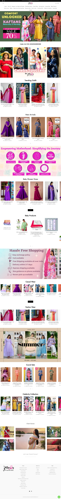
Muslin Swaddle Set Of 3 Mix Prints (51, 233)
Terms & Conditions (52, 474)
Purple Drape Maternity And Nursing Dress (22, 202)
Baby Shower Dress (23, 469)
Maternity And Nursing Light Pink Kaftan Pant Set (28, 384)
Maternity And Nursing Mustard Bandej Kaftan (17, 413)
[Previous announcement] (19, 1)
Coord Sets (23, 488)
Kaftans (23, 477)
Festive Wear (23, 475)
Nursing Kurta (23, 472)
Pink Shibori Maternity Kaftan (40, 413)
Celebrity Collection (23, 486)
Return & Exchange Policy (52, 467)
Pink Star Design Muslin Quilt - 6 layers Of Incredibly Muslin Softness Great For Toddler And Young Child (36, 233)
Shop (38, 470)
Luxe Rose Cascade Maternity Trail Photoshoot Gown (7, 105)
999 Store (23, 481)
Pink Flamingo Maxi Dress (51, 293)
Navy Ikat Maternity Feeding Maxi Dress (23, 139)
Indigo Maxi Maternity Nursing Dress (38, 139)
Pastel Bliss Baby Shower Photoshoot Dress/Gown (53, 105)
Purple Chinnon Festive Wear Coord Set (5, 383)
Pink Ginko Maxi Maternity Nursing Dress (53, 139)
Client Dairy (38, 474)
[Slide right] (32, 109)
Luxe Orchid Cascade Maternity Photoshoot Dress (51, 202)
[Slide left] (29, 109)
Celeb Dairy (38, 472)
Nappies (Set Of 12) (7, 227)
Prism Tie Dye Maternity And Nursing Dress (5, 294)
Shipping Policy (52, 472)
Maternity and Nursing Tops (23, 478)
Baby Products (23, 480)
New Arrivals (23, 483)
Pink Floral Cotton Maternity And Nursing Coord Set (17, 384)
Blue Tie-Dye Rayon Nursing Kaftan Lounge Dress (40, 294)
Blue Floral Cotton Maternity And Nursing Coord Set (40, 384)
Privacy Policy (52, 470)
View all (30, 210)
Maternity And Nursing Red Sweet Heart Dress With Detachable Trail (38, 105)
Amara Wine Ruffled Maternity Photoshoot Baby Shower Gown (36, 202)
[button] (3, 3)
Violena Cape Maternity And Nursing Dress (7, 139)
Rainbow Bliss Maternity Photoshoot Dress (22, 105)
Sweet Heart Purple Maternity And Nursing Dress (7, 202)
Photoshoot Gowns (23, 467)
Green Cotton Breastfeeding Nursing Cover (22, 233)
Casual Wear (23, 470)
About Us (37, 467)
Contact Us (52, 469)
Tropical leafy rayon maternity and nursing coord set (51, 384)
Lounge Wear (23, 474)
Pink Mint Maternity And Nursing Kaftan (28, 294)
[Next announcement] (41, 1)
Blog (38, 469)
